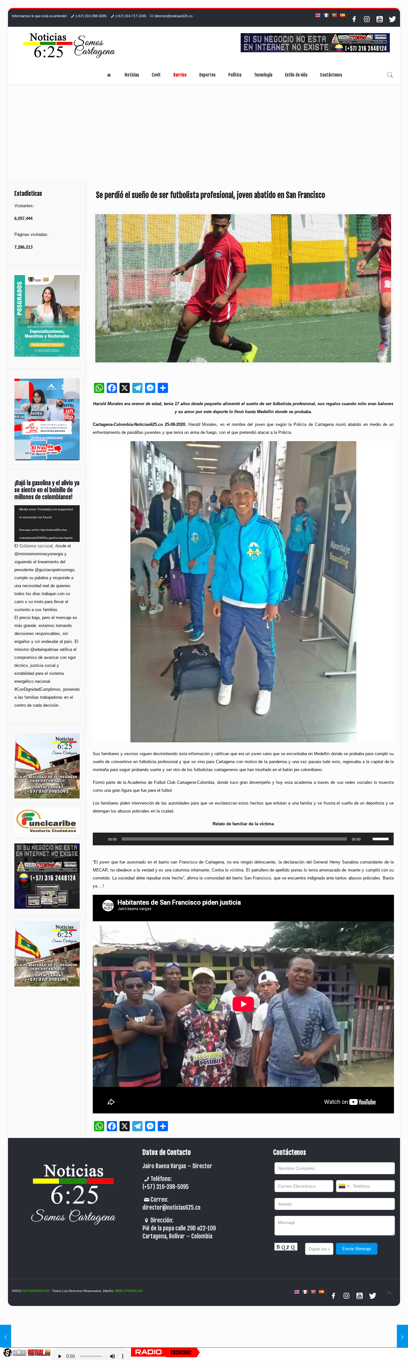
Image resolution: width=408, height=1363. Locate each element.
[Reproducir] (101, 839)
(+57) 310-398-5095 (91, 16)
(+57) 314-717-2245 (130, 16)
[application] (243, 839)
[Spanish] (342, 15)
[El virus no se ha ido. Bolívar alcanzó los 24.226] (5, 1337)
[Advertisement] (204, 132)
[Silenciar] (367, 839)
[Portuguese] (334, 15)
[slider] (381, 838)
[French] (326, 15)
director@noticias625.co (174, 16)
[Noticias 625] (69, 46)
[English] (317, 15)
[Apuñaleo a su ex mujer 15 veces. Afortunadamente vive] (402, 1337)
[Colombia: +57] (343, 1186)
